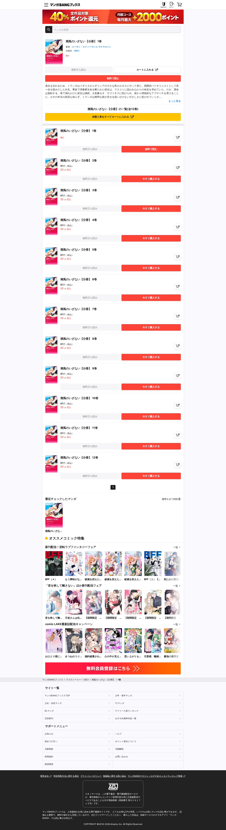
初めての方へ (51, 741)
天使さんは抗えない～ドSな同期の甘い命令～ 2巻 (74, 618)
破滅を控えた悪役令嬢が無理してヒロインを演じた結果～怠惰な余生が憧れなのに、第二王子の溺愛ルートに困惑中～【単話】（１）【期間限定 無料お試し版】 (133, 579)
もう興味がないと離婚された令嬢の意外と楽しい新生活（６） (73, 579)
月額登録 (49, 749)
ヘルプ (118, 733)
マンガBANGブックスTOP (57, 695)
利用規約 (49, 756)
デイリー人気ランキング (126, 710)
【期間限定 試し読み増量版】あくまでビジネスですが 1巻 (113, 618)
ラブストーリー (73, 679)
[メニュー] (46, 5)
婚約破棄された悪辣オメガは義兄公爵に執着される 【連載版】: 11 (93, 656)
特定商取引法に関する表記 (66, 776)
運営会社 (44, 776)
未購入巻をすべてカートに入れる (110, 116)
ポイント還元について (125, 741)
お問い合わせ (121, 756)
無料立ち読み (78, 69)
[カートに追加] (177, 137)
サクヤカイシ (105, 46)
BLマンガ (49, 710)
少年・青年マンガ (123, 695)
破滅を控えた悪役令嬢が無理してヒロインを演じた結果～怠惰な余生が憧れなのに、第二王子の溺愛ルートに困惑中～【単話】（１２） (93, 579)
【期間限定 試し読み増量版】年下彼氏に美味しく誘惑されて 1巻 (153, 618)
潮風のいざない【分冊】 (54, 531)
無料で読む (113, 78)
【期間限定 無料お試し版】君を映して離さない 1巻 (172, 618)
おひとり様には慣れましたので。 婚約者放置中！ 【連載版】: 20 (54, 656)
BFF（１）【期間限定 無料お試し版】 (152, 579)
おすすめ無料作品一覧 (125, 718)
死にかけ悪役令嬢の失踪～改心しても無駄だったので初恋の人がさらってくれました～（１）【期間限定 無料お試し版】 (172, 579)
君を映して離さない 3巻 (54, 618)
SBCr (76, 50)
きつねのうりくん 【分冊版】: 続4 (73, 656)
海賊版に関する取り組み (114, 776)
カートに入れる (145, 69)
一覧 (175, 547)
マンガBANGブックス (52, 679)
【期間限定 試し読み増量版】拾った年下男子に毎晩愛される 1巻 (93, 618)
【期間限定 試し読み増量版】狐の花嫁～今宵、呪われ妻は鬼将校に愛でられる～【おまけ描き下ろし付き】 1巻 (133, 618)
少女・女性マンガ (53, 703)
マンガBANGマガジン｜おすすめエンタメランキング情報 (155, 776)
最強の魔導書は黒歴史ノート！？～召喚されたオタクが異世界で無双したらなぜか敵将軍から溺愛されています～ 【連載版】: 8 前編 (173, 656)
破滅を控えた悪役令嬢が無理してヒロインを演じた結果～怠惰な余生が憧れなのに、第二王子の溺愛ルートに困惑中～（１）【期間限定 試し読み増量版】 (113, 579)
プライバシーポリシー (91, 776)
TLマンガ (119, 703)
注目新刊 (49, 718)
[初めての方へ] (163, 4)
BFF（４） (51, 579)
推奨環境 (49, 764)
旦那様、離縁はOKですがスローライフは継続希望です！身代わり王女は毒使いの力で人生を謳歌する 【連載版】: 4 (152, 656)
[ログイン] (171, 4)
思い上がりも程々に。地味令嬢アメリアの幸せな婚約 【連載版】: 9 (133, 656)
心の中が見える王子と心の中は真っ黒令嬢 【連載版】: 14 (113, 656)
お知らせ (49, 733)
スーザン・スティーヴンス (84, 46)
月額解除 (119, 749)
